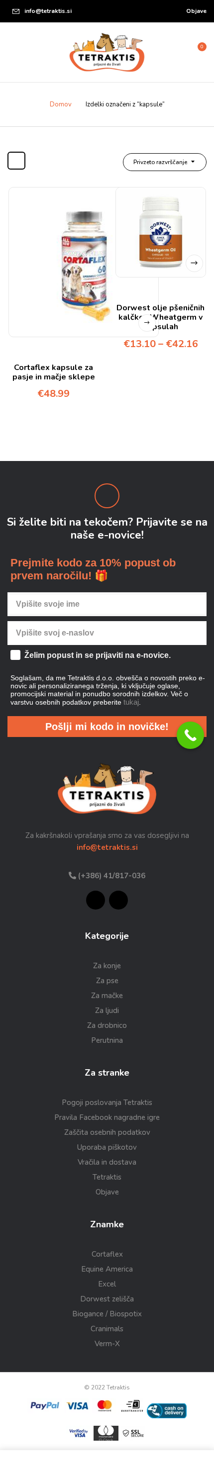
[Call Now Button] (190, 735)
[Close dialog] (209, 685)
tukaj (170, 796)
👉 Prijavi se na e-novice (161, 808)
